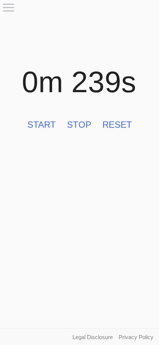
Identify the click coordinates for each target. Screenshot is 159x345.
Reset (117, 125)
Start (41, 125)
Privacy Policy (136, 337)
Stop (79, 125)
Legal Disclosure (92, 337)
